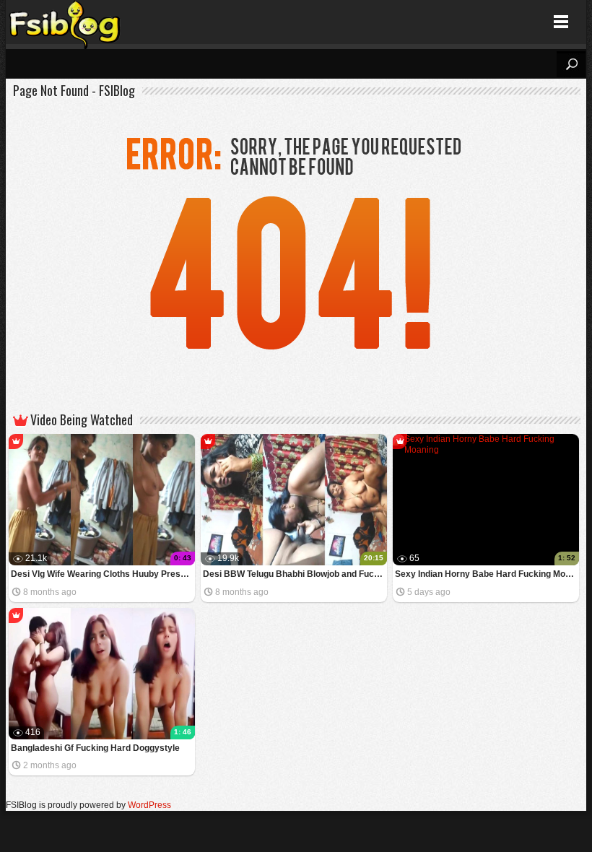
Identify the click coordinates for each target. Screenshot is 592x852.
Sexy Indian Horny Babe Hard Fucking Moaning (487, 574)
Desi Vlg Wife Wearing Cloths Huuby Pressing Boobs (103, 574)
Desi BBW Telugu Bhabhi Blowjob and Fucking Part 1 (295, 574)
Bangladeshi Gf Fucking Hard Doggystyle (95, 748)
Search (571, 64)
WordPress (149, 805)
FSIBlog (65, 22)
